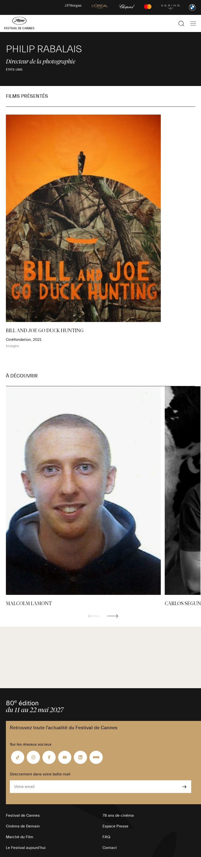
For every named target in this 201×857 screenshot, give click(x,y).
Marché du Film (19, 837)
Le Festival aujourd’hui (26, 848)
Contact (109, 848)
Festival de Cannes (23, 815)
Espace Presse (115, 826)
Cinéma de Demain (23, 826)
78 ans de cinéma (118, 815)
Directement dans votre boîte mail (40, 774)
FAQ (106, 837)
